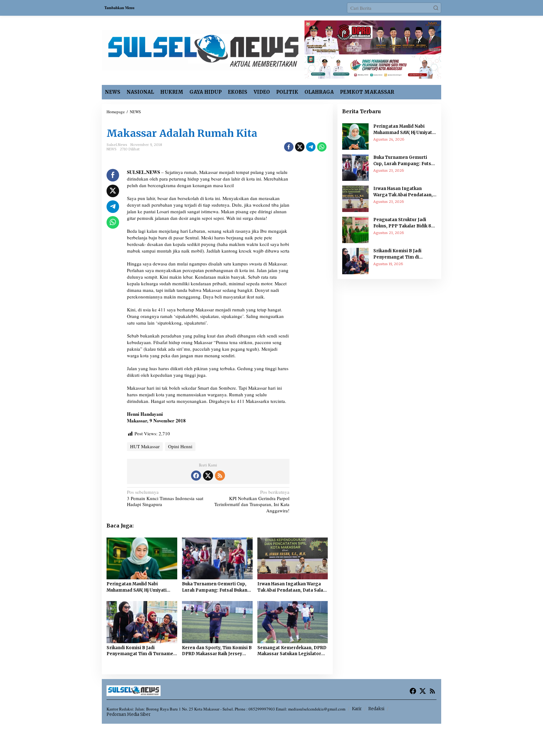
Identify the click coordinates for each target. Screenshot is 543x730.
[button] (436, 8)
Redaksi (376, 708)
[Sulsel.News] (203, 49)
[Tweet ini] (299, 147)
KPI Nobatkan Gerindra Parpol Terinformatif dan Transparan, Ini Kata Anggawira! (251, 501)
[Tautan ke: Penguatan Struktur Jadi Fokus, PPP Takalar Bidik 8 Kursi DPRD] (355, 229)
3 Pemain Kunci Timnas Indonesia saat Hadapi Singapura (165, 498)
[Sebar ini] (288, 147)
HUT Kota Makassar (129, 122)
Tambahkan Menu (119, 7)
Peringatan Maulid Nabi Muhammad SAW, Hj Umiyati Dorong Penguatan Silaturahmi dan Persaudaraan (141, 587)
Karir (357, 708)
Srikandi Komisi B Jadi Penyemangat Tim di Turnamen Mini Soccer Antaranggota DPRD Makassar (141, 651)
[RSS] (220, 476)
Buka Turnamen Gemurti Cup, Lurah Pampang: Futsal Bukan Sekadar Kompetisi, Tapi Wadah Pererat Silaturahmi (216, 587)
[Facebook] (196, 476)
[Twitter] (208, 476)
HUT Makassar (145, 446)
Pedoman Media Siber (129, 714)
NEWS (112, 149)
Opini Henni (180, 446)
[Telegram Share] (310, 147)
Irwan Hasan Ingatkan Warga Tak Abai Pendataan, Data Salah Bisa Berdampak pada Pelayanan (291, 587)
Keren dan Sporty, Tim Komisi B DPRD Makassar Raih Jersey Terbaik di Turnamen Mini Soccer (217, 651)
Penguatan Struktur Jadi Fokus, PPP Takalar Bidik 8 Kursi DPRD (402, 223)
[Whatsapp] (321, 147)
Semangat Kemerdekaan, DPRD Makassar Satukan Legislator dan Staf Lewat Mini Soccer (291, 651)
